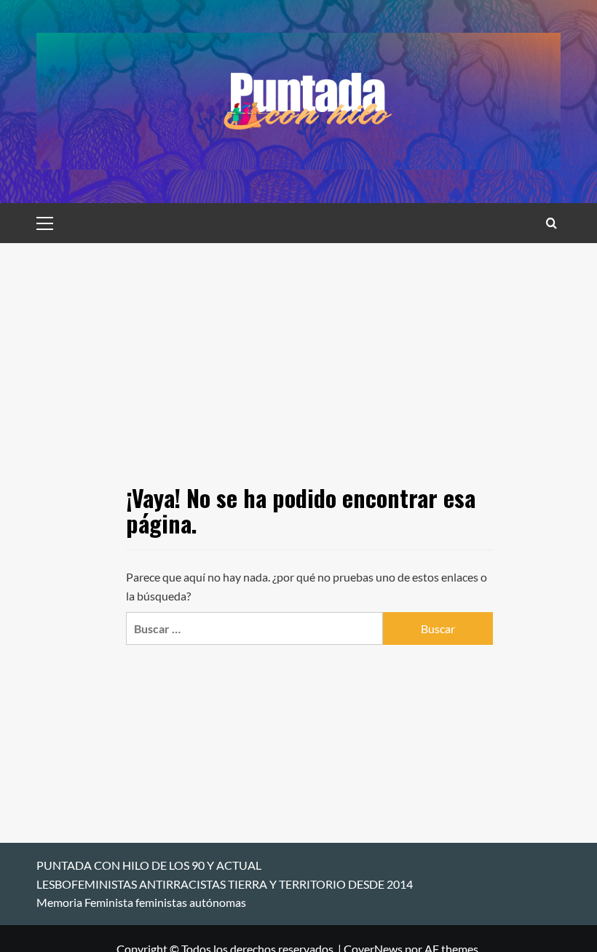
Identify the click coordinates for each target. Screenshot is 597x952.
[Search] (551, 223)
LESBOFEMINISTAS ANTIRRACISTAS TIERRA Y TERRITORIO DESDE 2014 (224, 884)
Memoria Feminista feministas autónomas (141, 902)
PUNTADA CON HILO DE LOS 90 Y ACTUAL (148, 865)
